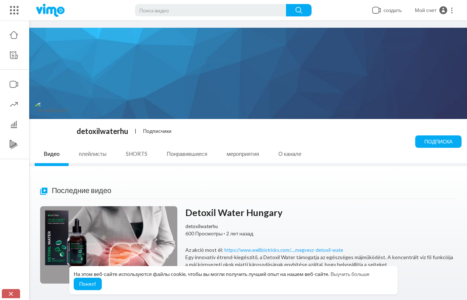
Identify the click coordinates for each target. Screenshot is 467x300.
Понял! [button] (87, 284)
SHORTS (136, 153)
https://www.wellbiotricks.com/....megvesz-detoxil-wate (283, 250)
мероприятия (243, 153)
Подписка (438, 141)
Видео (51, 153)
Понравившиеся (187, 153)
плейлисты (93, 153)
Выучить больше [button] (350, 274)
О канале (289, 153)
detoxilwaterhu (102, 131)
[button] (434, 10)
